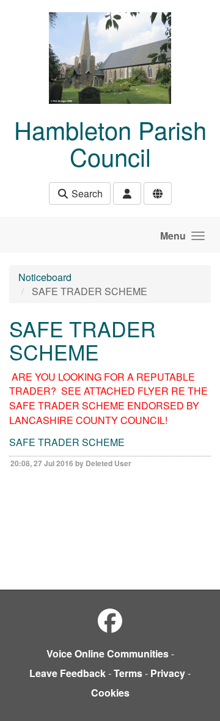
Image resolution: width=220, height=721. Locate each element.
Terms (128, 673)
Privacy (167, 673)
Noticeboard (45, 277)
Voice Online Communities (107, 653)
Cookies (110, 693)
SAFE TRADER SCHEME (67, 442)
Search (86, 193)
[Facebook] (110, 619)
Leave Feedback (67, 673)
